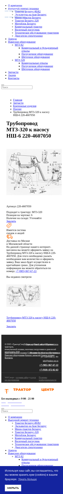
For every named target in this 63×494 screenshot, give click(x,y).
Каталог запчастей (32, 355)
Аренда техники (47, 355)
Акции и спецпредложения (49, 353)
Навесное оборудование (22, 41)
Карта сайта (39, 344)
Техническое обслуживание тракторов (37, 32)
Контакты (13, 78)
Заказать (11, 221)
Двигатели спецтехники (29, 35)
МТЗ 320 (20, 60)
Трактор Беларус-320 (27, 20)
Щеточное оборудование (36, 57)
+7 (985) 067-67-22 (25, 271)
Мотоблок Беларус (25, 23)
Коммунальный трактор (28, 26)
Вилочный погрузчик (27, 29)
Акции (12, 75)
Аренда (12, 38)
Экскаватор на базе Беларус (31, 426)
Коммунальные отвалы (35, 63)
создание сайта (22, 377)
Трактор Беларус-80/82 (28, 423)
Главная (29, 344)
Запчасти (13, 72)
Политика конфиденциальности (47, 378)
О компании (32, 353)
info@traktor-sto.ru (50, 361)
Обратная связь (51, 344)
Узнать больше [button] (27, 479)
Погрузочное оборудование (37, 54)
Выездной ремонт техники (16, 353)
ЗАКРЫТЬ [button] (13, 488)
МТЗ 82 (19, 44)
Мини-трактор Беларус (28, 429)
